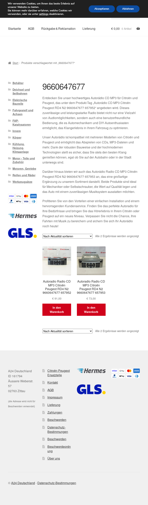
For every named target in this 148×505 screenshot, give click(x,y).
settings (43, 14)
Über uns (53, 458)
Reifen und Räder (24, 175)
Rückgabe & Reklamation (58, 28)
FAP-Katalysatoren (22, 122)
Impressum (54, 397)
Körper (17, 137)
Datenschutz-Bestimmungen (57, 429)
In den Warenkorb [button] (57, 310)
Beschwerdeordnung (59, 448)
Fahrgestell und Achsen (23, 112)
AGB (31, 28)
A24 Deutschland (23, 483)
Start (15, 63)
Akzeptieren (101, 9)
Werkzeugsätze (22, 182)
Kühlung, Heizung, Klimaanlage (21, 148)
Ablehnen (128, 9)
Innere (17, 131)
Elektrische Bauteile (20, 102)
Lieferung (88, 28)
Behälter (18, 83)
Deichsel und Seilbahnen (21, 91)
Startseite (14, 28)
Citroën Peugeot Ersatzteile (58, 372)
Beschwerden (56, 419)
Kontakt (52, 382)
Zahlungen (54, 412)
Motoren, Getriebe (24, 168)
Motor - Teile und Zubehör (24, 160)
